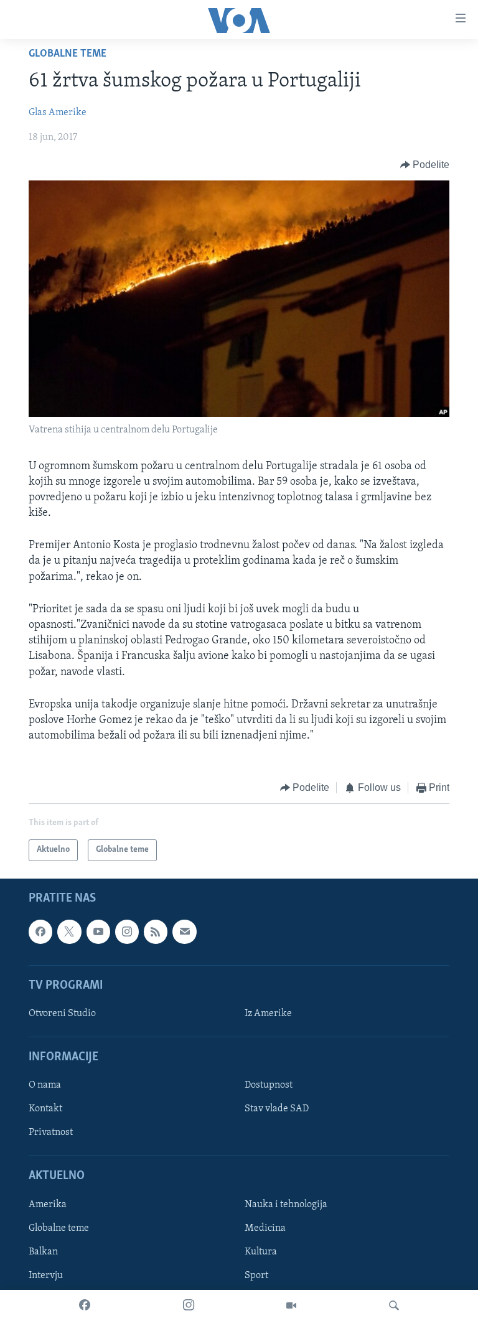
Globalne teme (67, 54)
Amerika (48, 1205)
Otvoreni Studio (62, 1014)
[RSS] (155, 931)
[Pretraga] (394, 1305)
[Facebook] (84, 1305)
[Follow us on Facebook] (40, 931)
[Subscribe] (184, 931)
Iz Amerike (268, 1014)
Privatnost (51, 1132)
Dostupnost (269, 1085)
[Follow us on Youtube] (98, 931)
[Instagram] (188, 1305)
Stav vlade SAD (277, 1109)
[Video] (291, 1305)
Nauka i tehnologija (286, 1205)
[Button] (425, 165)
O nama (45, 1085)
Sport (256, 1276)
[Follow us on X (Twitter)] (69, 931)
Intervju (46, 1276)
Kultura (261, 1252)
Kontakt (45, 1109)
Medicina (265, 1228)
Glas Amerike (58, 113)
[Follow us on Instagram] (127, 931)
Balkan (43, 1252)
